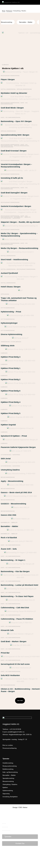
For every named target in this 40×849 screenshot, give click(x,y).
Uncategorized (7, 146)
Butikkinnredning (8, 685)
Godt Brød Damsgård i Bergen (14, 193)
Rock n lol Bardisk (9, 538)
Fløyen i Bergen (8, 79)
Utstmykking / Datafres (10, 218)
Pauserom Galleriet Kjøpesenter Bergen (18, 447)
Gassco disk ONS (8, 515)
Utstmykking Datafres (10, 470)
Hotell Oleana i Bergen (11, 287)
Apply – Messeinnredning (12, 481)
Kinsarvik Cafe (7, 630)
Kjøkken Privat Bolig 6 (10, 391)
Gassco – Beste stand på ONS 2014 (16, 492)
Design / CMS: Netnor (20, 807)
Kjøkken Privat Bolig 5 (10, 413)
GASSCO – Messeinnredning (13, 504)
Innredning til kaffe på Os (12, 178)
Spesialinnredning (24, 89)
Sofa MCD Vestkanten (10, 675)
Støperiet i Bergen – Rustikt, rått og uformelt (20, 222)
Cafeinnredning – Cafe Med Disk (15, 608)
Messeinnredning (8, 477)
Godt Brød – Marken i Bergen (13, 641)
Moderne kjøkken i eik (12, 68)
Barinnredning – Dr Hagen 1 (13, 560)
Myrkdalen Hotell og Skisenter (14, 93)
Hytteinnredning (8, 307)
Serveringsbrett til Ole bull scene (15, 664)
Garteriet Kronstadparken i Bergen (16, 206)
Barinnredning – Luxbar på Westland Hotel (19, 585)
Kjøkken (5, 64)
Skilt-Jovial (6, 459)
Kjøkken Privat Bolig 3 (10, 357)
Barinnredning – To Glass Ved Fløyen (17, 596)
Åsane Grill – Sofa (9, 549)
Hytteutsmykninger (9, 323)
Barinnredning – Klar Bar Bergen (15, 571)
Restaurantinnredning (10, 75)
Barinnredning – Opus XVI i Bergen (16, 121)
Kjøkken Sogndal (8, 425)
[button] (20, 700)
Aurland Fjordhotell (9, 273)
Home (3, 11)
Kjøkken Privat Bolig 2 (10, 379)
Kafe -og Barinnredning (11, 117)
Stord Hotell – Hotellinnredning (14, 260)
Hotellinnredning (8, 89)
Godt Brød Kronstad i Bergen (13, 151)
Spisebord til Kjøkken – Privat (14, 436)
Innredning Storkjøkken (11, 341)
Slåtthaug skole (7, 346)
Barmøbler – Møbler (25, 22)
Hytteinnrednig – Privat (11, 312)
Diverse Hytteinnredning (11, 334)
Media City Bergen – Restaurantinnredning (19, 248)
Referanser (9, 11)
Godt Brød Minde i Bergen (12, 108)
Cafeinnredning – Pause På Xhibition (17, 619)
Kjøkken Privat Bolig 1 (10, 368)
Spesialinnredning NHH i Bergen (15, 135)
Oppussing (5, 294)
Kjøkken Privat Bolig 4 (10, 402)
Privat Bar (5, 653)
